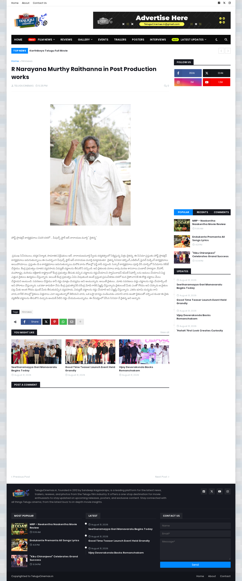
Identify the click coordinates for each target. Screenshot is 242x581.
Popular (183, 212)
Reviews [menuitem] (66, 39)
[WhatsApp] (63, 322)
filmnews (27, 61)
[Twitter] (46, 322)
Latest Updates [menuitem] (192, 39)
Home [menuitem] (18, 39)
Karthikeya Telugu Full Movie (48, 50)
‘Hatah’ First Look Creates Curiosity (200, 330)
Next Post (161, 477)
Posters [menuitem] (138, 39)
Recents (202, 212)
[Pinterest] (54, 322)
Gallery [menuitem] (84, 39)
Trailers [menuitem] (120, 39)
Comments (221, 212)
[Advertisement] (202, 148)
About (25, 3)
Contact (225, 576)
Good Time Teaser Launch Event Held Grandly (90, 368)
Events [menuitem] (103, 39)
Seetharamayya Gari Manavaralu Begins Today (34, 368)
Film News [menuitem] (45, 39)
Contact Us (40, 3)
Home (15, 3)
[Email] (71, 322)
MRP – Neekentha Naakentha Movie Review (209, 222)
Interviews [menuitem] (158, 39)
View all (164, 332)
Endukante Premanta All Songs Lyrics (208, 238)
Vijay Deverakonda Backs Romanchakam (136, 368)
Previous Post (21, 477)
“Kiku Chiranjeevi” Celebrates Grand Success (210, 254)
